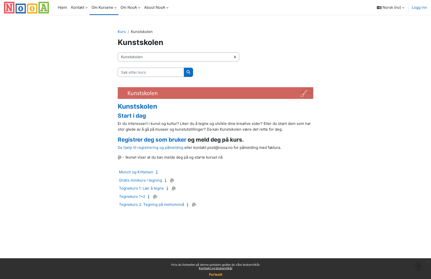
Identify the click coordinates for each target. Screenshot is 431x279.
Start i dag (132, 115)
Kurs (122, 31)
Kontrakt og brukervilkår (215, 268)
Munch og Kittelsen (136, 172)
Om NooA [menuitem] (128, 7)
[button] (391, 7)
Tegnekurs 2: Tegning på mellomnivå (151, 204)
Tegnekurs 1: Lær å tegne (141, 188)
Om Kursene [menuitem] (102, 7)
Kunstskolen (137, 106)
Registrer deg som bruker (152, 139)
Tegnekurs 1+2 (132, 196)
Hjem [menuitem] (62, 7)
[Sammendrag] (158, 172)
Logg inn (419, 7)
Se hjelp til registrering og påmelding (150, 147)
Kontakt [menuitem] (77, 7)
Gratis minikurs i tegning (140, 180)
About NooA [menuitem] (154, 7)
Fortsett (215, 274)
